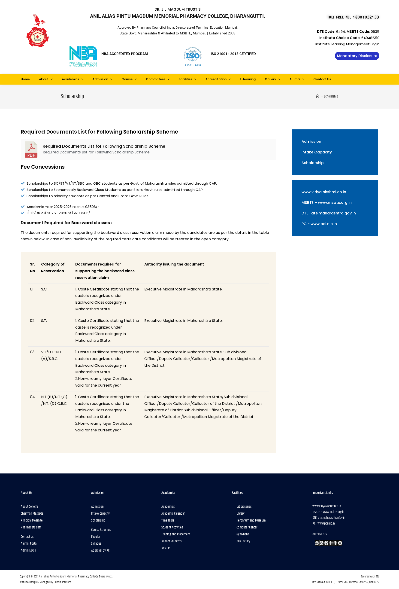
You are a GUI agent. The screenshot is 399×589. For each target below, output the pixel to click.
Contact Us (322, 79)
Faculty (95, 536)
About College (29, 506)
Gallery (270, 79)
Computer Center (246, 527)
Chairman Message (32, 513)
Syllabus (96, 543)
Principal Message (32, 520)
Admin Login (28, 550)
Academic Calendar (173, 513)
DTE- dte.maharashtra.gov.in (329, 213)
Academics (70, 79)
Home (25, 79)
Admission (100, 79)
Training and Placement (175, 534)
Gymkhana (242, 534)
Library (240, 513)
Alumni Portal (29, 543)
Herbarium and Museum (251, 520)
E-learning (248, 79)
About (43, 79)
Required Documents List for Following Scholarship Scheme (104, 146)
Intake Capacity (317, 152)
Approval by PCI (100, 550)
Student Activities (172, 527)
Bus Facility (243, 541)
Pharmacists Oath (31, 527)
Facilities (185, 79)
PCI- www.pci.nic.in (319, 223)
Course (127, 79)
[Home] (318, 96)
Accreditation (216, 79)
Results (165, 548)
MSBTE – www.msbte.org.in (327, 202)
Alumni (295, 79)
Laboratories (243, 506)
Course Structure (101, 529)
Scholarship (313, 162)
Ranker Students (171, 541)
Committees (155, 79)
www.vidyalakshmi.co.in (324, 192)
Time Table (167, 520)
